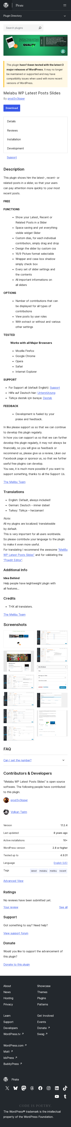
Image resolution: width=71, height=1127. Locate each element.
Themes (42, 992)
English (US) (61, 862)
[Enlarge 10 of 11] (63, 697)
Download (12, 108)
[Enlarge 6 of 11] (29, 730)
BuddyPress (12, 1064)
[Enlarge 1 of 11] (29, 635)
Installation (14, 139)
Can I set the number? (17, 760)
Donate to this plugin (16, 964)
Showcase (43, 986)
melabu (43, 871)
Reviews (12, 130)
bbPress (10, 1058)
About (7, 986)
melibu (53, 871)
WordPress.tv (13, 1034)
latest (34, 871)
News (7, 992)
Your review (10, 907)
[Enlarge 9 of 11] (63, 669)
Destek (47, 398)
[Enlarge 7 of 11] (63, 635)
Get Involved (45, 1015)
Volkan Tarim (19, 812)
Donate (43, 1028)
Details (11, 121)
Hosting (8, 998)
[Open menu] (65, 5)
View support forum (15, 933)
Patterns (42, 1004)
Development (15, 148)
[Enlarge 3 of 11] (29, 679)
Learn (7, 1015)
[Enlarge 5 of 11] (29, 713)
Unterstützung (46, 393)
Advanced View (13, 881)
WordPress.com (15, 1045)
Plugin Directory (12, 15)
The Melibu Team (14, 482)
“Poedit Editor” (12, 560)
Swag (42, 1034)
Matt (8, 1051)
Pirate (15, 1079)
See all (63, 907)
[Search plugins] (40, 27)
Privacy (8, 1004)
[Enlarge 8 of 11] (63, 652)
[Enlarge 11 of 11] (63, 715)
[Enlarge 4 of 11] (29, 696)
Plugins (41, 998)
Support (12, 157)
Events (41, 1022)
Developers (10, 1028)
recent (62, 871)
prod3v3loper (16, 98)
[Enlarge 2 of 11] (29, 655)
